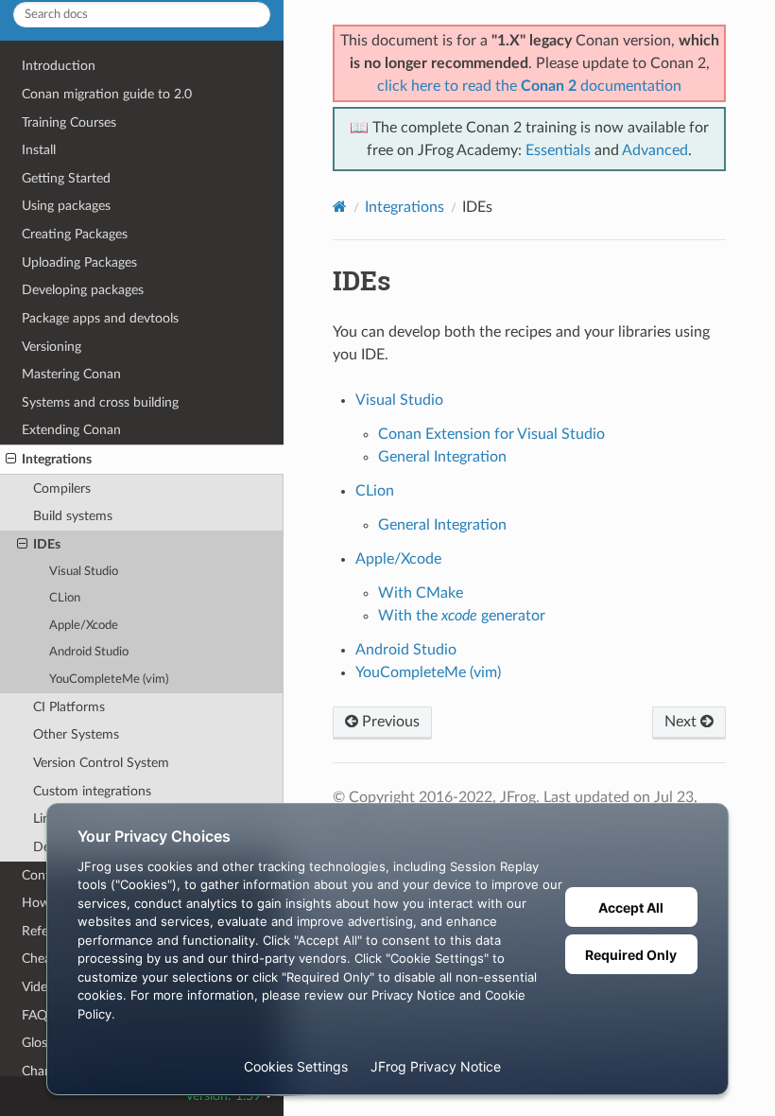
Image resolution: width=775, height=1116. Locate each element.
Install (39, 150)
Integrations (57, 459)
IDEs (46, 544)
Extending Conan (71, 430)
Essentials (558, 150)
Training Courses (69, 122)
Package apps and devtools (100, 318)
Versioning (51, 347)
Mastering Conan (71, 374)
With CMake (420, 593)
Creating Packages (75, 234)
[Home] (340, 207)
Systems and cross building (100, 402)
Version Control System (101, 763)
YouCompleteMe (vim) (108, 679)
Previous (389, 721)
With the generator (461, 615)
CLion (64, 598)
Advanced (655, 150)
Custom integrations (92, 791)
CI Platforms (69, 707)
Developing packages (83, 290)
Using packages (66, 206)
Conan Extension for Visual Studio (491, 434)
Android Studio (89, 652)
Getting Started (66, 178)
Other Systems (76, 734)
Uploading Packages (79, 262)
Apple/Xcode (83, 625)
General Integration (442, 456)
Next (682, 721)
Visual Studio (83, 572)
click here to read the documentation (529, 86)
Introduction (58, 66)
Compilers (62, 488)
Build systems (72, 516)
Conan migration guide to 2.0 (107, 94)
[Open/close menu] (11, 459)
